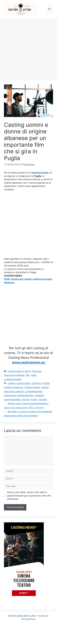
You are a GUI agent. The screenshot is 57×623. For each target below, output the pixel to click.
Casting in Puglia (41, 383)
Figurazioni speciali (14, 375)
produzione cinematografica (19, 395)
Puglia (34, 399)
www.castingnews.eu (28, 362)
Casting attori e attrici (19, 371)
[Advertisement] (28, 48)
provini (25, 399)
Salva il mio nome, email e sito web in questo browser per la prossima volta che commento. (29, 495)
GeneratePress (28, 619)
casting (11, 383)
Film (27, 375)
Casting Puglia (32, 387)
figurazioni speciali (14, 391)
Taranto (43, 399)
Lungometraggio (12, 379)
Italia (33, 375)
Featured (36, 371)
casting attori (23, 383)
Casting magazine (13, 387)
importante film (40, 172)
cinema (45, 387)
